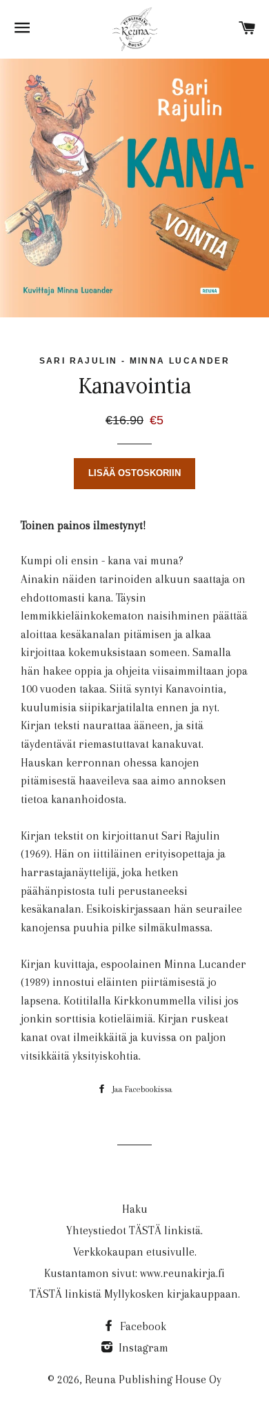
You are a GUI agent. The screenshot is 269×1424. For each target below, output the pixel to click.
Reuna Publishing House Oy (153, 1379)
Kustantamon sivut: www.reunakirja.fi (134, 1273)
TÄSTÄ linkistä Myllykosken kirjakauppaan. (135, 1294)
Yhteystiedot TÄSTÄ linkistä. (134, 1230)
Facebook (141, 1326)
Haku (135, 1209)
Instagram (142, 1347)
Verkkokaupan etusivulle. (135, 1251)
